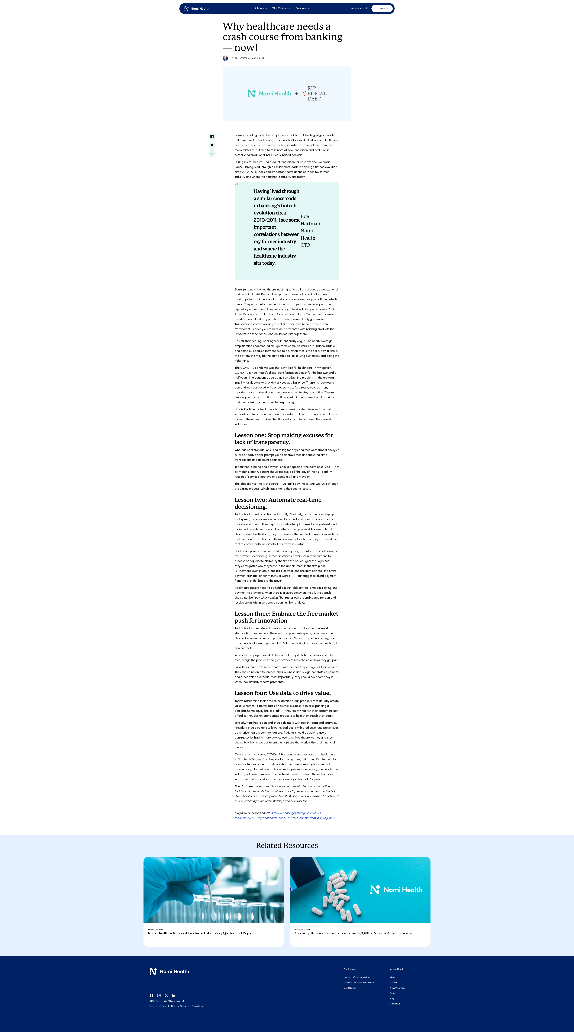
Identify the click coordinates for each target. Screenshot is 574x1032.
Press (151, 1006)
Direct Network (350, 988)
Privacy (162, 1006)
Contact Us (382, 8)
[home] (197, 8)
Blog (392, 999)
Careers (393, 983)
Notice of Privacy (178, 1006)
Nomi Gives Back (397, 988)
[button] (261, 8)
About (392, 978)
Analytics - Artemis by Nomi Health (359, 983)
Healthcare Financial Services (357, 978)
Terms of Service (198, 1006)
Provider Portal (359, 8)
